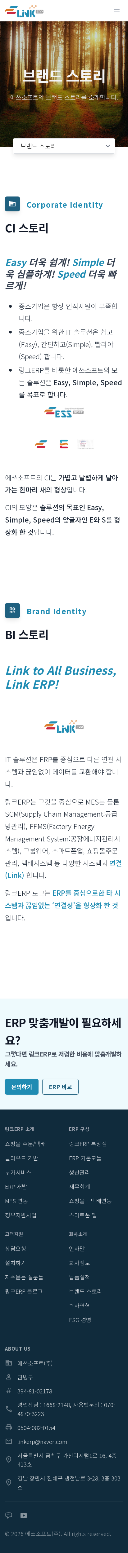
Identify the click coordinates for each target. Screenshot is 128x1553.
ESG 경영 (80, 1320)
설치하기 (15, 1263)
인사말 (77, 1248)
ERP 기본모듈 (85, 1158)
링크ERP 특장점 (88, 1144)
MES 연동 (16, 1201)
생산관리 (79, 1172)
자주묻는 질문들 (24, 1277)
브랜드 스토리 (85, 1291)
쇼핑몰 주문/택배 (25, 1144)
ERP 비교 (60, 1087)
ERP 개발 (16, 1186)
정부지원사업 (21, 1215)
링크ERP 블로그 (24, 1291)
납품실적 (79, 1277)
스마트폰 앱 (83, 1215)
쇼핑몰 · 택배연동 (90, 1201)
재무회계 (79, 1186)
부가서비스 (18, 1172)
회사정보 (79, 1263)
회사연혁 (79, 1305)
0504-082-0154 (30, 1427)
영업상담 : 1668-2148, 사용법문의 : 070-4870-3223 (60, 1409)
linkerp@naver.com (36, 1441)
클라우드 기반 (21, 1158)
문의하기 (21, 1087)
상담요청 (15, 1248)
